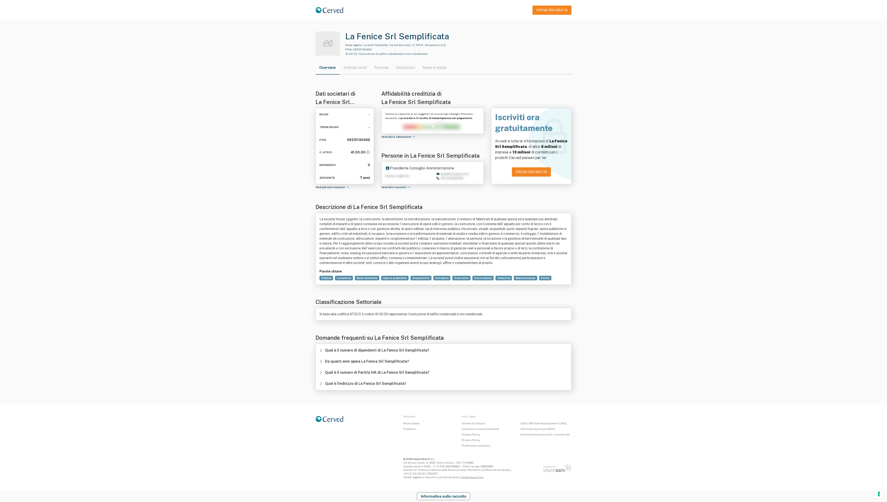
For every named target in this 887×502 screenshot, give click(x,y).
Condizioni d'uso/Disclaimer (480, 429)
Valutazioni (405, 67)
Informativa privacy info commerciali (545, 434)
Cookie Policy (471, 434)
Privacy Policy (471, 440)
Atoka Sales (411, 423)
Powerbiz (409, 429)
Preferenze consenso (476, 445)
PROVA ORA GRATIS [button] (552, 10)
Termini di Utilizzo (473, 423)
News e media (434, 67)
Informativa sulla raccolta (443, 496)
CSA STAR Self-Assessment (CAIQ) (543, 423)
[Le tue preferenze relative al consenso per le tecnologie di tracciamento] (879, 494)
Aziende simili (355, 67)
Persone (381, 67)
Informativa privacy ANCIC (537, 429)
